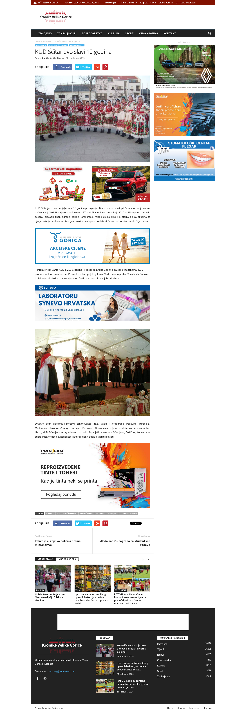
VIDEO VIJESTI (166, 2)
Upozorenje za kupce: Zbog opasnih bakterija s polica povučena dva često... (132, 666)
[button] (210, 33)
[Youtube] (45, 678)
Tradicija (40, 590)
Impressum (194, 708)
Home (37, 41)
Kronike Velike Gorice (52, 58)
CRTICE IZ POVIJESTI (186, 2)
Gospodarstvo (92, 33)
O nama (181, 708)
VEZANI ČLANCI (45, 559)
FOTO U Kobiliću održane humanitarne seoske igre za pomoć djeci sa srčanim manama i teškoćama (130, 599)
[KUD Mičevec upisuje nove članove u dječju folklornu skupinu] (53, 578)
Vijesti (64, 45)
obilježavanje (86, 513)
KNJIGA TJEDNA (148, 2)
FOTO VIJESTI (111, 2)
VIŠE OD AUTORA (67, 559)
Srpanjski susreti (128, 513)
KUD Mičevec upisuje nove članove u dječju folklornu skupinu (50, 597)
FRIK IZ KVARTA (129, 2)
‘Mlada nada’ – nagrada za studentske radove (124, 543)
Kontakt (170, 33)
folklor (50, 513)
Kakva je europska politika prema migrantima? (57, 543)
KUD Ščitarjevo (70, 513)
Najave (160, 654)
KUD (58, 513)
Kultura (114, 33)
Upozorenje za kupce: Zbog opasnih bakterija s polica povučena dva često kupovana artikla (92, 599)
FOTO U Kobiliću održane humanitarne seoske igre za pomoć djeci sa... (133, 684)
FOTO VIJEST (120, 590)
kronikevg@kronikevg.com (61, 671)
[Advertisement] (149, 17)
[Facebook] (38, 678)
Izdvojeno (45, 33)
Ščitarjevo (112, 513)
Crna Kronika (148, 33)
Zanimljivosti (66, 33)
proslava (100, 513)
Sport (129, 33)
